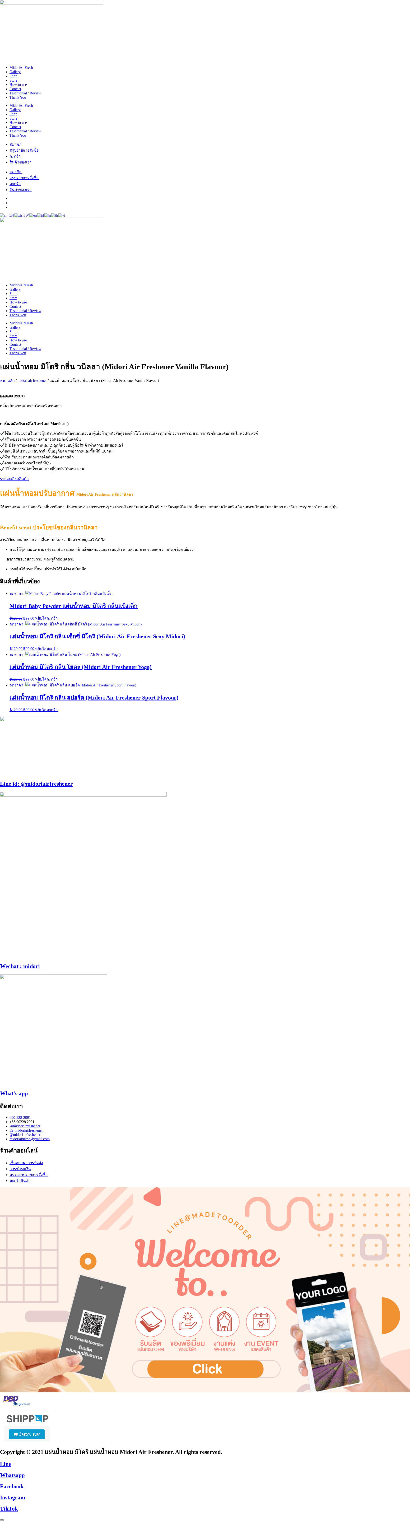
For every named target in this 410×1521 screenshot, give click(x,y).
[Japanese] (47, 215)
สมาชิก (15, 144)
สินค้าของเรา (20, 162)
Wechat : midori (20, 966)
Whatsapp (12, 1475)
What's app (14, 1093)
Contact (15, 89)
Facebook (11, 1486)
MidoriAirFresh (21, 67)
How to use (18, 85)
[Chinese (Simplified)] (7, 215)
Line (5, 1464)
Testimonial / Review (25, 93)
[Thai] (54, 215)
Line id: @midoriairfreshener (36, 784)
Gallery (15, 72)
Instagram (12, 1497)
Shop (13, 76)
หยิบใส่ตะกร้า (46, 618)
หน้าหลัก (7, 380)
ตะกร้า (15, 156)
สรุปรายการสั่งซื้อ (24, 150)
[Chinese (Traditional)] (21, 215)
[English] (33, 215)
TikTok (9, 1509)
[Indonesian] (40, 215)
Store (13, 80)
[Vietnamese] (61, 215)
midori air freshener (32, 380)
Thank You (17, 97)
